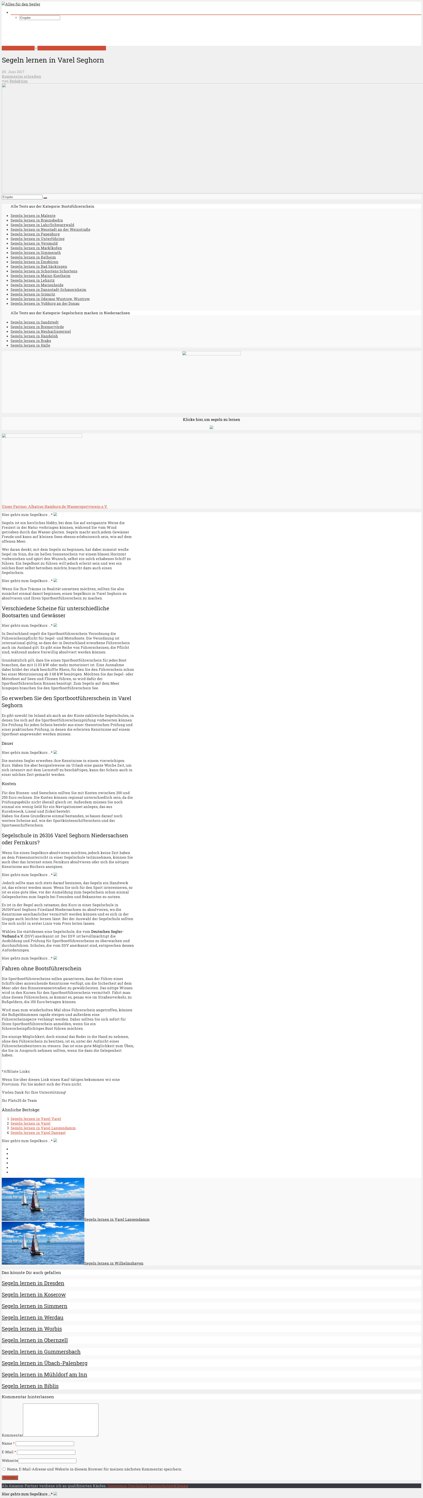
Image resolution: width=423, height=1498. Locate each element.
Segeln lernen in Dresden (33, 1283)
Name (8, 1443)
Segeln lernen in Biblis (30, 1385)
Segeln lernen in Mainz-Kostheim (40, 275)
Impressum (117, 1485)
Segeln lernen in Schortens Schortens (44, 271)
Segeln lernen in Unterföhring (38, 238)
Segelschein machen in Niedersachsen (71, 48)
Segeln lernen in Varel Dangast (38, 1132)
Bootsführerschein (18, 48)
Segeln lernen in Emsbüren (34, 261)
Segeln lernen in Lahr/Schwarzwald (42, 224)
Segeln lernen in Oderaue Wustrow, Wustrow (50, 298)
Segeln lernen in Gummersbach (41, 1351)
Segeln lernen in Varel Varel (36, 1118)
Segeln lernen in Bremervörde (37, 326)
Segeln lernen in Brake (31, 340)
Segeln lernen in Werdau (32, 1317)
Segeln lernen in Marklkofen (36, 248)
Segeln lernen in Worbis (32, 1328)
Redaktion (18, 81)
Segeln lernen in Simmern (34, 1305)
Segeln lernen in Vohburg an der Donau (45, 303)
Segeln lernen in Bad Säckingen (39, 266)
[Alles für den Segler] (21, 4)
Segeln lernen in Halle (30, 345)
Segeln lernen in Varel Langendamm (43, 1128)
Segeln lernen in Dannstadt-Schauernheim (48, 289)
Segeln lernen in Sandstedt (35, 322)
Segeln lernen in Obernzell (35, 1340)
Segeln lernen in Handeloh (34, 336)
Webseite (10, 1460)
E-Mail (9, 1452)
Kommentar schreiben (21, 76)
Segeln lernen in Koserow (34, 1294)
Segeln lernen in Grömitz (33, 294)
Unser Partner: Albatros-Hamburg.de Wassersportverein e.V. (55, 506)
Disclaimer (137, 1485)
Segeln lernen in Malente (33, 215)
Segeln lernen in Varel (30, 1123)
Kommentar (12, 1435)
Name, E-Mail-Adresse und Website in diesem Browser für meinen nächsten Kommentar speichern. (94, 1469)
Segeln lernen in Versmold (34, 243)
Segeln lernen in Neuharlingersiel (41, 331)
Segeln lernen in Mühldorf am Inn (44, 1374)
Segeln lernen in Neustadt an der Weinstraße (50, 229)
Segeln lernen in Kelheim (33, 257)
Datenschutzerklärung (168, 1485)
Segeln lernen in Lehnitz (33, 280)
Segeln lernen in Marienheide (37, 285)
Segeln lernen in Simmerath (36, 252)
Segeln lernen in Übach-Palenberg (44, 1363)
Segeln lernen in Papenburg (35, 234)
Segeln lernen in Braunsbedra (37, 220)
